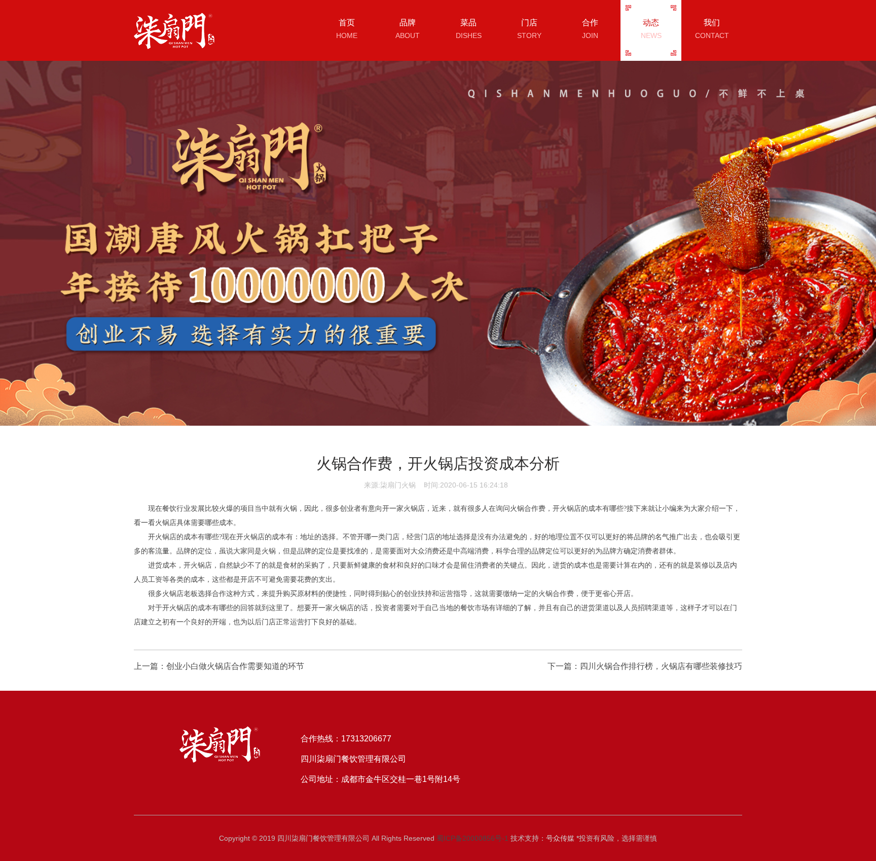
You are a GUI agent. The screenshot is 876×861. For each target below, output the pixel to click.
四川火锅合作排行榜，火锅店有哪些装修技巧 (661, 666)
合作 (590, 29)
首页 (346, 29)
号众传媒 (560, 838)
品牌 (407, 29)
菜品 (469, 29)
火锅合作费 (527, 508)
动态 (651, 29)
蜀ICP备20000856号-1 (472, 838)
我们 (712, 29)
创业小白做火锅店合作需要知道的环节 (235, 666)
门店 (529, 29)
